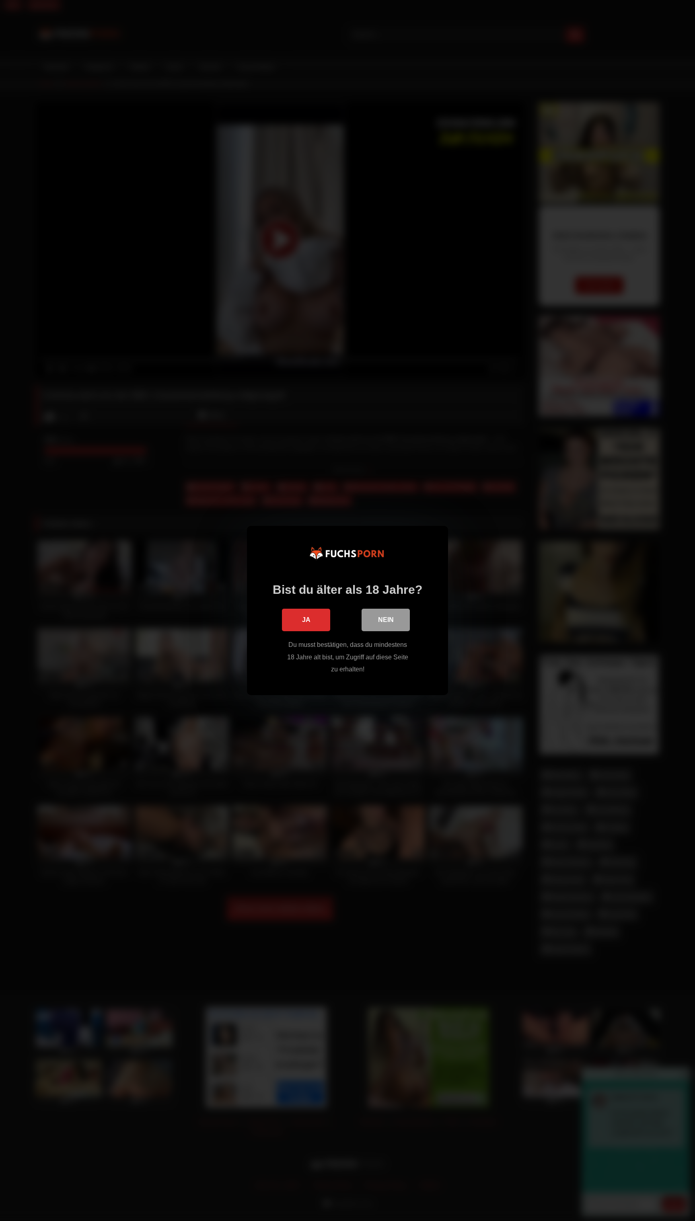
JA (306, 619)
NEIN (386, 619)
